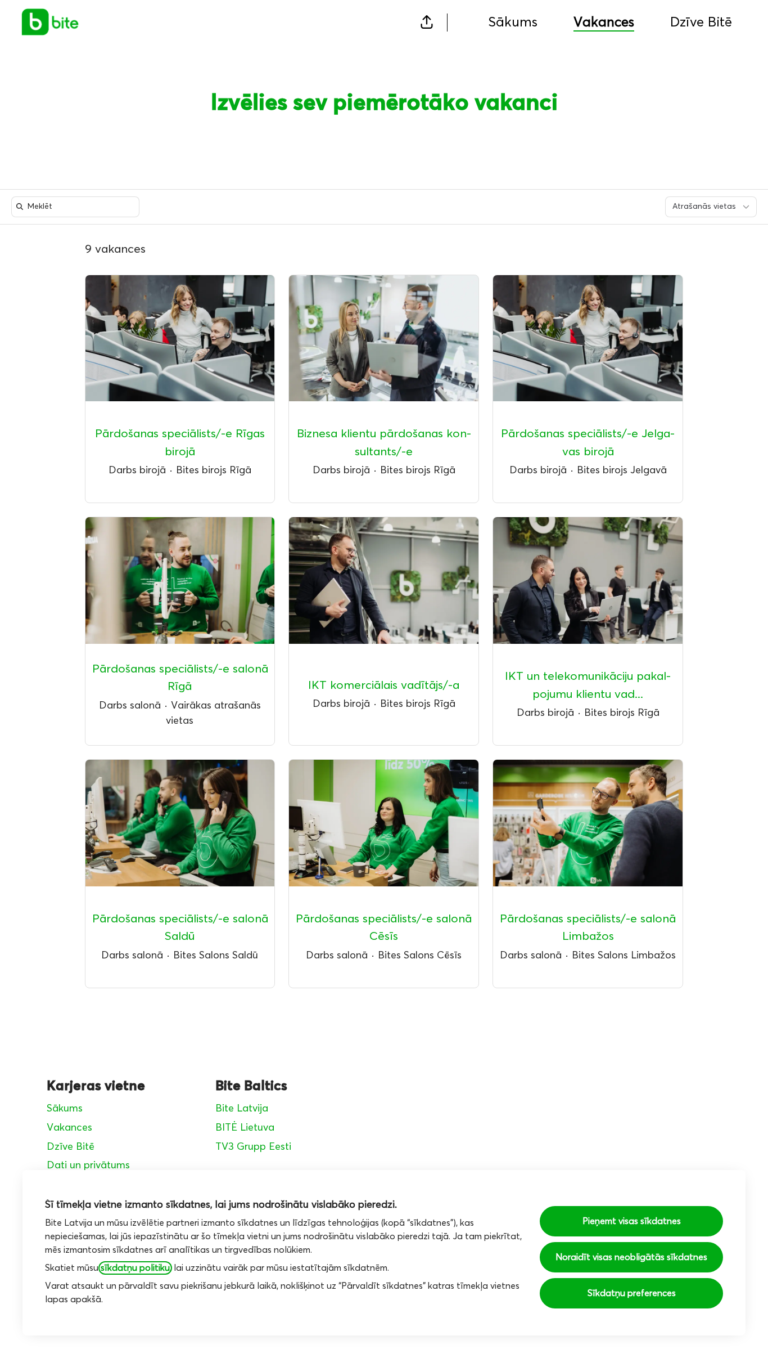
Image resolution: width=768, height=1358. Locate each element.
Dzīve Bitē (701, 22)
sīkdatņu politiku (135, 1267)
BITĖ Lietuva (244, 1128)
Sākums (512, 22)
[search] (77, 207)
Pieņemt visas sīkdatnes (631, 1221)
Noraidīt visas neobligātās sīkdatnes (631, 1257)
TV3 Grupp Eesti (253, 1147)
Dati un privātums (88, 1165)
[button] (426, 22)
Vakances (69, 1128)
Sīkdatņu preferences (632, 1293)
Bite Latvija (241, 1109)
